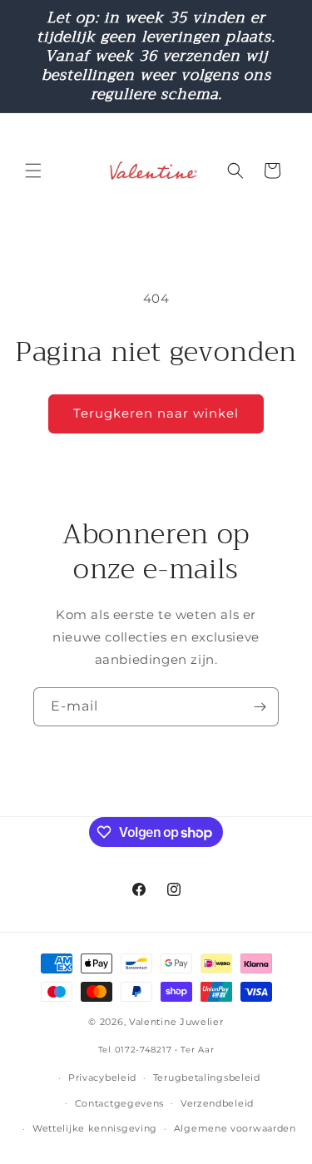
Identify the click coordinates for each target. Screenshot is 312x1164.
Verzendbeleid (217, 1103)
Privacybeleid (102, 1077)
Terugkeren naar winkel (156, 413)
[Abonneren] (259, 706)
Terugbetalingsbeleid (206, 1077)
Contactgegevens (120, 1103)
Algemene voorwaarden (235, 1128)
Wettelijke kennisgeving (94, 1128)
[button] (33, 170)
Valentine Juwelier (176, 1022)
